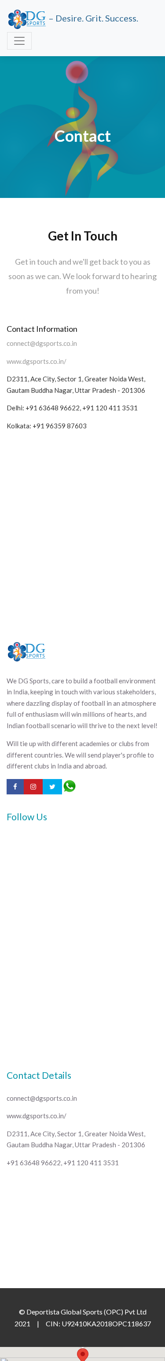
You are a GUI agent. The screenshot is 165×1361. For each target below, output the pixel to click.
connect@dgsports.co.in (42, 343)
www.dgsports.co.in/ (36, 361)
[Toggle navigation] (19, 41)
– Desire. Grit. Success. (92, 18)
